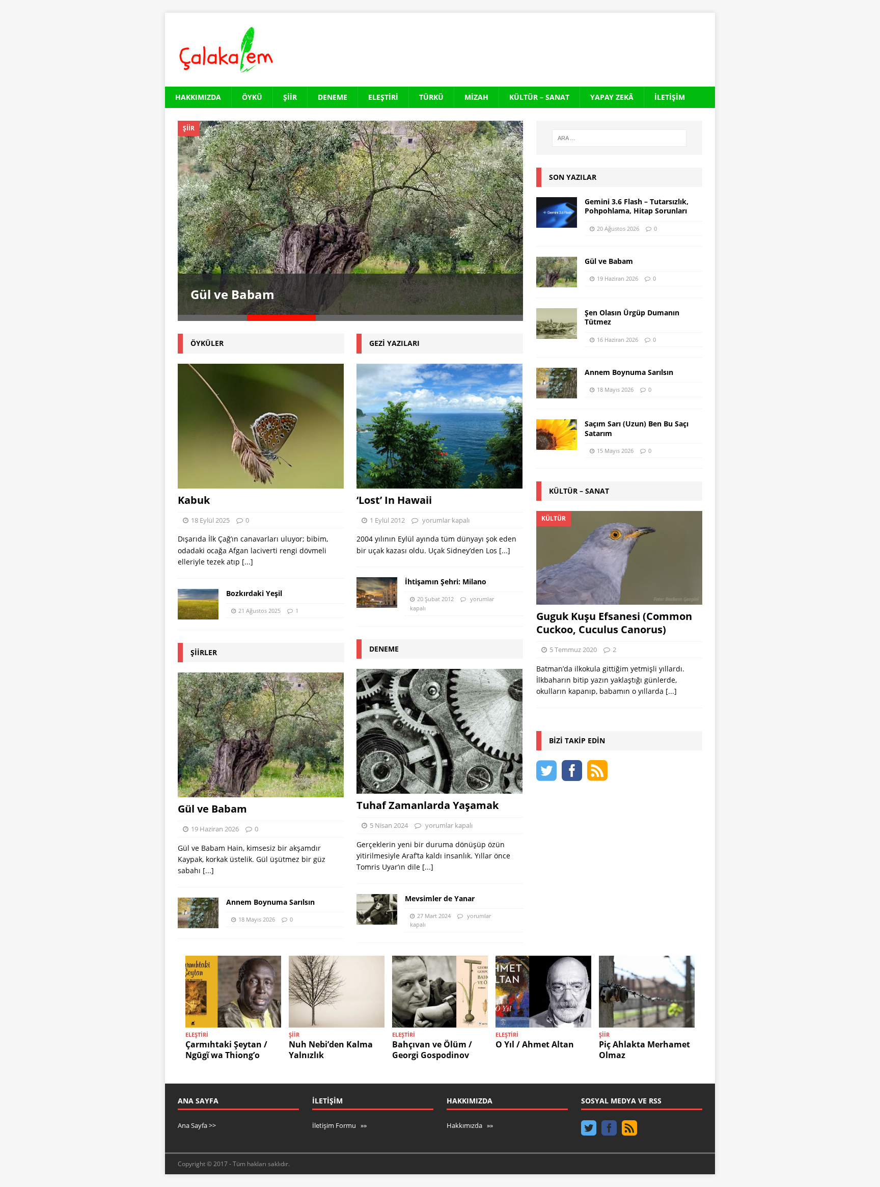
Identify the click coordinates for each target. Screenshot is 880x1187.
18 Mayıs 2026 (256, 919)
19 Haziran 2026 (215, 828)
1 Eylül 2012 (387, 520)
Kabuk (194, 500)
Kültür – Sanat (539, 97)
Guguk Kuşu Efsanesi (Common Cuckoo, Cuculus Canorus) (614, 622)
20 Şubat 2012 (435, 599)
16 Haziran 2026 (617, 339)
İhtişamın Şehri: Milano (445, 581)
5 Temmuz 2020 (573, 649)
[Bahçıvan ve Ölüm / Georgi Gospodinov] (440, 992)
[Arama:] (619, 138)
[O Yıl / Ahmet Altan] (543, 992)
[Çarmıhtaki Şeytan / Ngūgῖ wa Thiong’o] (233, 992)
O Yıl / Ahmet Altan (535, 1044)
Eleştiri (383, 97)
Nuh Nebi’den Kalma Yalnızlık (331, 1050)
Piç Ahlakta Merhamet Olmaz (644, 1050)
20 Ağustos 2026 (618, 228)
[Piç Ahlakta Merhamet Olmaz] (647, 992)
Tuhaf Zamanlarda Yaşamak (427, 805)
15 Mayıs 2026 (615, 450)
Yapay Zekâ (612, 97)
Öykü (252, 97)
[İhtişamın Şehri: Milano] (376, 592)
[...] (247, 561)
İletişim (669, 97)
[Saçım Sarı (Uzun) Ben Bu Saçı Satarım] (556, 434)
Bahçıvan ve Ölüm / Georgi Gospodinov (432, 1050)
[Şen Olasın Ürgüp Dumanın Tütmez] (556, 323)
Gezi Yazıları (394, 343)
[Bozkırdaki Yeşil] (198, 604)
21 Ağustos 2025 (259, 610)
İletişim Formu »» (339, 1125)
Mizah (476, 97)
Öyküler (207, 343)
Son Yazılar (572, 177)
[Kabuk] (261, 426)
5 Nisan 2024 (389, 825)
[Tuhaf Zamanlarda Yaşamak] (439, 731)
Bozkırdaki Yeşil (254, 593)
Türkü (431, 97)
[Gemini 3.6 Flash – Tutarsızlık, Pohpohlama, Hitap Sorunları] (556, 212)
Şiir (290, 97)
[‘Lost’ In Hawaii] (439, 426)
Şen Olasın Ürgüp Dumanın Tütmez (632, 317)
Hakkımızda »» (470, 1125)
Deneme (332, 97)
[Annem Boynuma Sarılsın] (198, 913)
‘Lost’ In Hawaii (394, 500)
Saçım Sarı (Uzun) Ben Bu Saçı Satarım (637, 428)
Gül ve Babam (232, 294)
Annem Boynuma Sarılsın (270, 902)
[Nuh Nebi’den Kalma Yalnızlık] (336, 992)
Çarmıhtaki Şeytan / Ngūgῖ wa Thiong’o (226, 1050)
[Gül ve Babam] (350, 218)
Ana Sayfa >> (197, 1125)
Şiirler (203, 652)
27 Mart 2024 (434, 916)
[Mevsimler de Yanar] (376, 909)
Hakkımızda (198, 97)
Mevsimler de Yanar (440, 898)
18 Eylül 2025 (210, 520)
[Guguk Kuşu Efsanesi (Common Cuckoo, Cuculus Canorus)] (619, 557)
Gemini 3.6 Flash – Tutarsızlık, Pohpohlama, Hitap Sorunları (637, 206)
